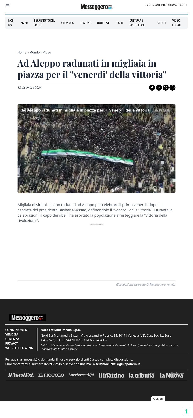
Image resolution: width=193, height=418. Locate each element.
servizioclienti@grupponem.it (118, 364)
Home (22, 52)
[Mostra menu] (7, 5)
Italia (119, 23)
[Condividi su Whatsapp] (172, 88)
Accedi (183, 4)
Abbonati (173, 4)
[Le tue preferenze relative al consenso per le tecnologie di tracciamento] (186, 411)
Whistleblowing (19, 348)
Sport (161, 23)
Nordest (103, 23)
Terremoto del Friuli (44, 22)
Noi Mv (10, 22)
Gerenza (12, 339)
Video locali (176, 22)
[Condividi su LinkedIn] (159, 88)
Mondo (34, 52)
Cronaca (67, 23)
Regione (85, 23)
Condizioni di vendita (16, 332)
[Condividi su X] (166, 88)
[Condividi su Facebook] (152, 88)
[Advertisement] (96, 37)
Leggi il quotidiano (155, 4)
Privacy (11, 343)
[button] (96, 149)
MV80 (24, 23)
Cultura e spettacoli (137, 22)
